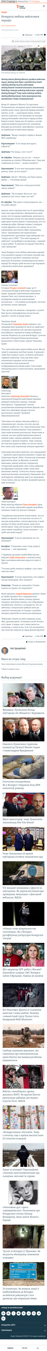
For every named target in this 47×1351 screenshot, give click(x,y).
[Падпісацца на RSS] (3, 1318)
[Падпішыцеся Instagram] (34, 1313)
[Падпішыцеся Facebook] (8, 1313)
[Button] (27, 35)
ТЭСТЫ (24, 1348)
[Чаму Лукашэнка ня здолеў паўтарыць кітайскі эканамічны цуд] (23, 839)
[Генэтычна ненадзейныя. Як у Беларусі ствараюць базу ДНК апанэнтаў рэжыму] (23, 767)
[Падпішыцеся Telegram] (39, 1313)
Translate (36, 2)
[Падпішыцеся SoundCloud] (29, 1313)
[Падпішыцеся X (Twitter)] (13, 1313)
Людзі (4, 13)
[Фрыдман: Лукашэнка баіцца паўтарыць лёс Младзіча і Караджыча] (23, 695)
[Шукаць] (37, 1348)
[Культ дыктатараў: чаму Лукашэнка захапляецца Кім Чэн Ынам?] (23, 804)
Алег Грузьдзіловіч (8, 26)
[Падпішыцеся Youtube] (19, 1313)
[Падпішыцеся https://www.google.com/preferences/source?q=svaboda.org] (3, 1313)
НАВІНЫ (10, 1348)
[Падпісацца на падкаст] (24, 1313)
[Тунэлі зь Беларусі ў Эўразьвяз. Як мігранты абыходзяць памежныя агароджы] (23, 1236)
